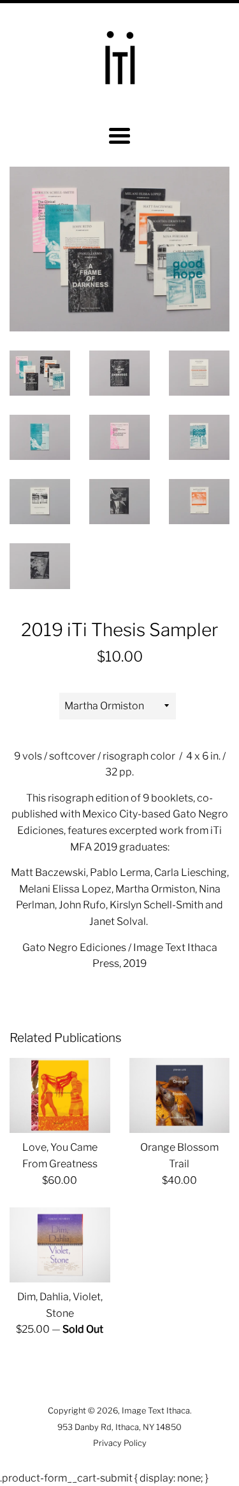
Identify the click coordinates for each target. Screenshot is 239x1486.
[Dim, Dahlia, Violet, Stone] (60, 1244)
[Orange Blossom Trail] (179, 1095)
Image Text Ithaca (156, 1410)
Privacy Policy (120, 1443)
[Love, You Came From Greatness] (60, 1095)
